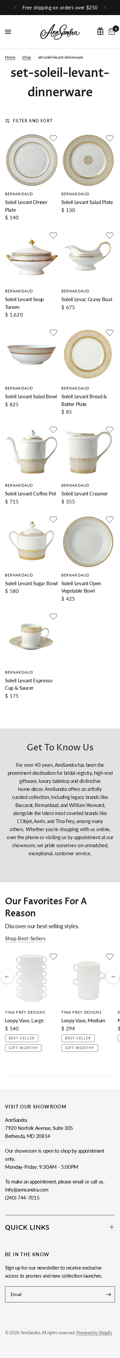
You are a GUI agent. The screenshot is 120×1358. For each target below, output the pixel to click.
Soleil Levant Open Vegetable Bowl (81, 587)
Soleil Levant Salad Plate (87, 202)
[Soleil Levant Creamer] (88, 451)
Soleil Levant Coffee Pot (30, 493)
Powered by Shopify (94, 1332)
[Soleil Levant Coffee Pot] (32, 451)
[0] (110, 32)
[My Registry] (100, 31)
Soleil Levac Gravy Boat (86, 299)
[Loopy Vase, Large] (32, 978)
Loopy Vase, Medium (83, 1020)
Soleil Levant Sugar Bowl (31, 583)
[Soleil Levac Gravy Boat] (88, 257)
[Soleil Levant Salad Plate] (88, 160)
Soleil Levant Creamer (84, 493)
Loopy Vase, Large (24, 1020)
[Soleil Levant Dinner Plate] (32, 160)
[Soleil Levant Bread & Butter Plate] (88, 354)
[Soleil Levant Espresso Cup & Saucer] (32, 638)
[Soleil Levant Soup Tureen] (32, 257)
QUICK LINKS (27, 1227)
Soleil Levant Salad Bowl (31, 396)
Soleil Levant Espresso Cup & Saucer (29, 684)
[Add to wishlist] (53, 138)
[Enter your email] (108, 1294)
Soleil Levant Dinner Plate (26, 206)
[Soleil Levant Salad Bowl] (32, 354)
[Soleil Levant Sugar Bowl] (32, 541)
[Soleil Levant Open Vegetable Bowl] (88, 541)
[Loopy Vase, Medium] (88, 978)
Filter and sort (33, 120)
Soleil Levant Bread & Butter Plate (84, 400)
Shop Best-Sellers (25, 938)
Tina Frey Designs (25, 1012)
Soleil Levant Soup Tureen (24, 303)
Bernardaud (19, 194)
